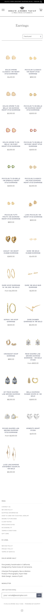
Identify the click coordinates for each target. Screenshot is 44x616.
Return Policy (7, 509)
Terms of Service (8, 551)
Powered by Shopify (32, 604)
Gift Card (5, 533)
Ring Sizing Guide (8, 524)
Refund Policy (7, 546)
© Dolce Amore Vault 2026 (13, 604)
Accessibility (7, 527)
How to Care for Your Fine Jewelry (15, 515)
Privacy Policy (7, 549)
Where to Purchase (9, 518)
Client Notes (7, 521)
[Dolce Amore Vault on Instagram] (22, 611)
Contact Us (6, 506)
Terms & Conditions (9, 530)
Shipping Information (10, 512)
